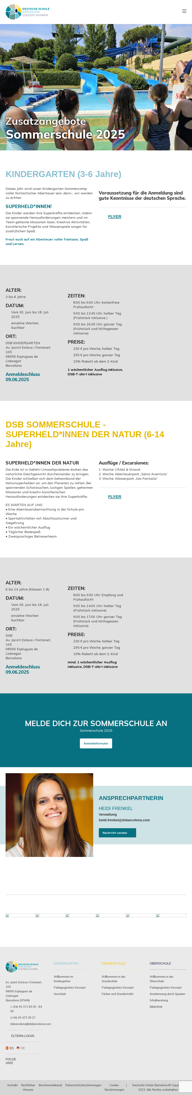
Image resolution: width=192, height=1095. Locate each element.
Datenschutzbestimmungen (83, 1085)
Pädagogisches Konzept (70, 987)
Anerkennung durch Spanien (167, 994)
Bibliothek (156, 1006)
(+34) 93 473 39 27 (22, 1017)
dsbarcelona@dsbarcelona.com (30, 1024)
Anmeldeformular (96, 743)
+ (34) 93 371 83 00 (23, 1006)
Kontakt (12, 1085)
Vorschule (60, 994)
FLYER (114, 216)
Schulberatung (159, 1000)
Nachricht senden (115, 833)
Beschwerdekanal (50, 1085)
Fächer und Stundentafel (117, 994)
